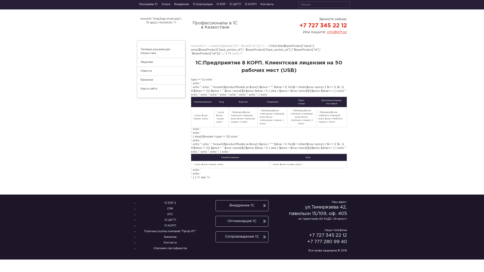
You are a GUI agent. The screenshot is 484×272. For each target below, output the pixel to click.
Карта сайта (148, 89)
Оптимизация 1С (242, 221)
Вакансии (146, 80)
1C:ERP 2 (170, 203)
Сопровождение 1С (242, 236)
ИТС (170, 214)
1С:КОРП (170, 226)
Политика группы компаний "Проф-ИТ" (170, 231)
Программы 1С (148, 4)
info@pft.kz (337, 32)
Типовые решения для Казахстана (155, 51)
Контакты (267, 4)
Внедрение (181, 4)
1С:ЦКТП (235, 4)
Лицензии (146, 62)
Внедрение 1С (242, 205)
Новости (146, 71)
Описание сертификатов (170, 248)
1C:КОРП (251, 4)
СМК (170, 209)
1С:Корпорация (203, 4)
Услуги (165, 4)
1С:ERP (221, 4)
